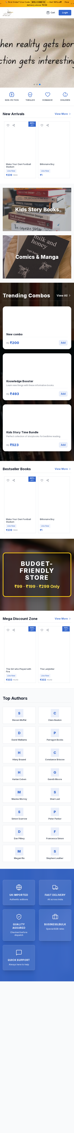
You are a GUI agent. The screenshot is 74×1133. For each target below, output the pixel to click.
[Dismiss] (71, 3)
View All (62, 295)
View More (61, 113)
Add (63, 342)
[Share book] (13, 125)
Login (65, 12)
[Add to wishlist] (8, 125)
